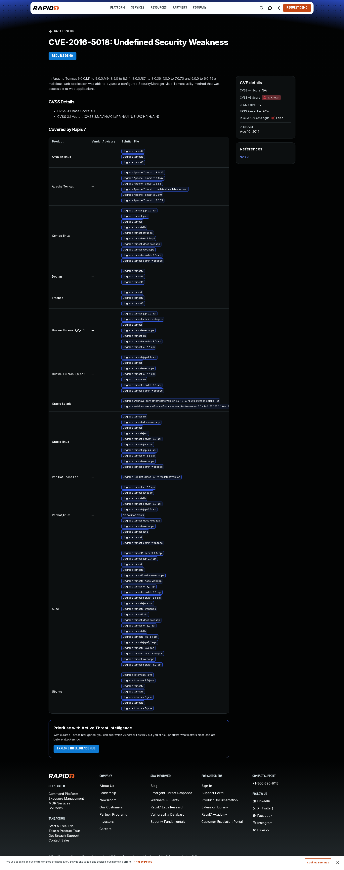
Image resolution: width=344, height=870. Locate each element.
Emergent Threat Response (171, 793)
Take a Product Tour (64, 831)
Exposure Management (66, 798)
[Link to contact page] (270, 8)
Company (199, 7)
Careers (105, 829)
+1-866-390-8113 (265, 783)
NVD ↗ (244, 157)
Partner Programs (113, 814)
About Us (107, 786)
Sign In (206, 786)
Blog (153, 786)
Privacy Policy (143, 861)
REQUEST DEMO (62, 56)
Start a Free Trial (61, 826)
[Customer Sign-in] (278, 8)
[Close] (337, 862)
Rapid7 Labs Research (167, 807)
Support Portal (212, 793)
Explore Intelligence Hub (76, 748)
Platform (117, 7)
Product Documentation (219, 800)
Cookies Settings (318, 862)
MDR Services (59, 803)
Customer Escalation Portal (222, 822)
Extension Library (214, 807)
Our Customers (111, 807)
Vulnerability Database (167, 814)
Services (137, 7)
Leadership (108, 793)
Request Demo (297, 7)
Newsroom (108, 800)
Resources (159, 7)
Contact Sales (59, 840)
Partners (180, 7)
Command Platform (63, 794)
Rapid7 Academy (214, 814)
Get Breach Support (64, 836)
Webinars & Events (164, 800)
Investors (107, 822)
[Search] (261, 8)
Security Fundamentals (167, 822)
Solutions (56, 808)
